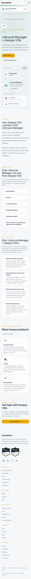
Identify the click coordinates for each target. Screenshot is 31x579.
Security (4, 568)
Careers (4, 531)
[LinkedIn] (3, 460)
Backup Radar (6, 479)
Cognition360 (5, 482)
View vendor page (7, 334)
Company (5, 525)
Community (5, 558)
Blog (3, 511)
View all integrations (10, 60)
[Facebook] (16, 460)
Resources (6, 504)
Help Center (5, 549)
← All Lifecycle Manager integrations (13, 19)
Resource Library (6, 508)
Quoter (4, 476)
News (3, 534)
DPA (3, 570)
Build (3, 493)
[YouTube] (8, 460)
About (3, 528)
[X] (12, 460)
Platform (5, 490)
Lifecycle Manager (7, 470)
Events (4, 517)
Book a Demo (7, 55)
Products (5, 467)
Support (5, 542)
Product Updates (6, 520)
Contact (4, 537)
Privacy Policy (12, 568)
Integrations (5, 485)
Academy (4, 552)
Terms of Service (23, 568)
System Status (6, 555)
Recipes (4, 497)
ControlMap (5, 473)
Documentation (14, 421)
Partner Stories (6, 514)
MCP (3, 500)
